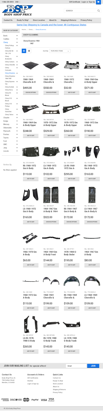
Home (24, 29)
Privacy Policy (86, 20)
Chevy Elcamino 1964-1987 (10, 77)
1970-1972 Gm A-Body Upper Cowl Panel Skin (71, 125)
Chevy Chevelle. (10, 65)
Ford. (5, 141)
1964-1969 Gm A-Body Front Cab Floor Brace (51, 254)
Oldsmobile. (7, 128)
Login (84, 2)
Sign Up (92, 2)
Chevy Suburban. (8, 110)
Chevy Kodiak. (9, 87)
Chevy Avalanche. (8, 57)
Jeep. (5, 148)
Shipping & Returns (68, 20)
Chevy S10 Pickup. (8, 105)
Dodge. (5, 121)
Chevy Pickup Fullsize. (9, 47)
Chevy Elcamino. (10, 73)
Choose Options (31, 92)
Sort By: (45, 51)
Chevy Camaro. (10, 62)
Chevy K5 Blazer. (8, 94)
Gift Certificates (32, 378)
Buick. (5, 36)
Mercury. (6, 124)
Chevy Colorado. (8, 69)
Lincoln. (6, 151)
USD (17, 2)
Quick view (31, 72)
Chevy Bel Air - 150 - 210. (9, 52)
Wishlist (30, 381)
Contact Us (8, 20)
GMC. (5, 144)
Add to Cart (71, 92)
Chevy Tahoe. (9, 114)
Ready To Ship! (23, 20)
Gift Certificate (74, 2)
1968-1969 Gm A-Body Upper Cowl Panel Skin (30, 125)
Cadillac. (6, 39)
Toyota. (6, 138)
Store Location (39, 20)
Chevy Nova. (9, 90)
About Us (52, 20)
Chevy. (5, 42)
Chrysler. (6, 117)
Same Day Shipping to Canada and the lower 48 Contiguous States (51, 24)
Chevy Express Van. (9, 83)
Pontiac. (6, 134)
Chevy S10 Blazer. (8, 99)
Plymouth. (7, 131)
